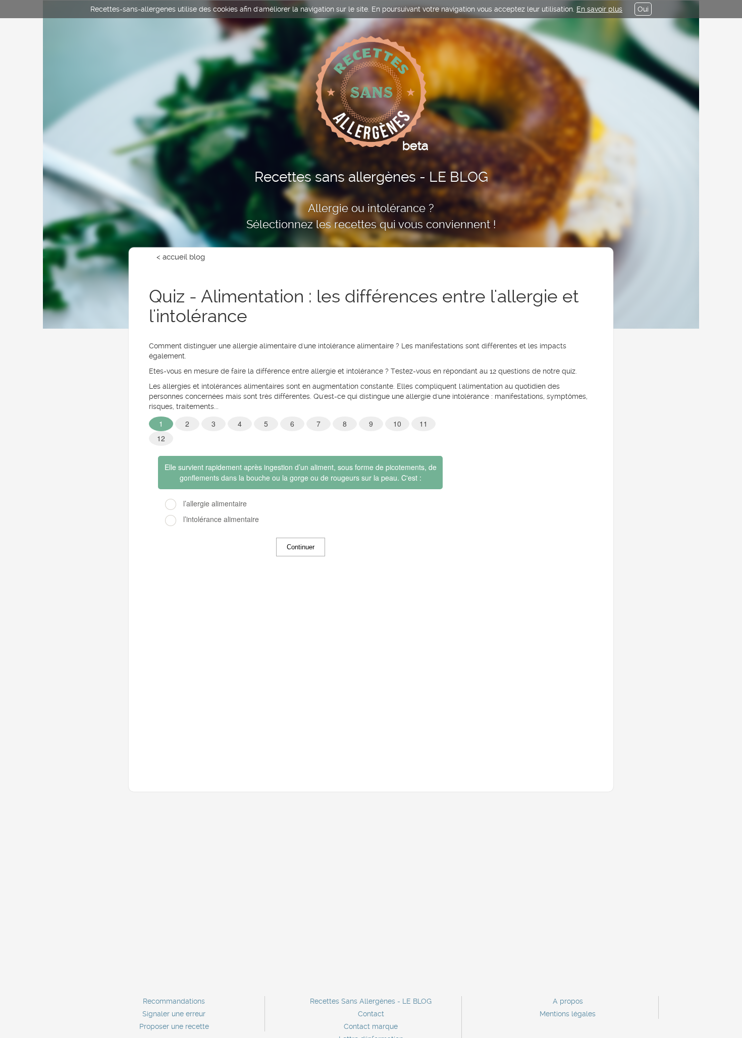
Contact (371, 1014)
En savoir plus (599, 9)
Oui (643, 9)
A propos (568, 1001)
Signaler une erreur (173, 1014)
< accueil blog (180, 257)
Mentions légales (568, 1014)
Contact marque (371, 1026)
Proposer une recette (174, 1026)
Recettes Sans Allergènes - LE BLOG (371, 1001)
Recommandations (174, 1001)
